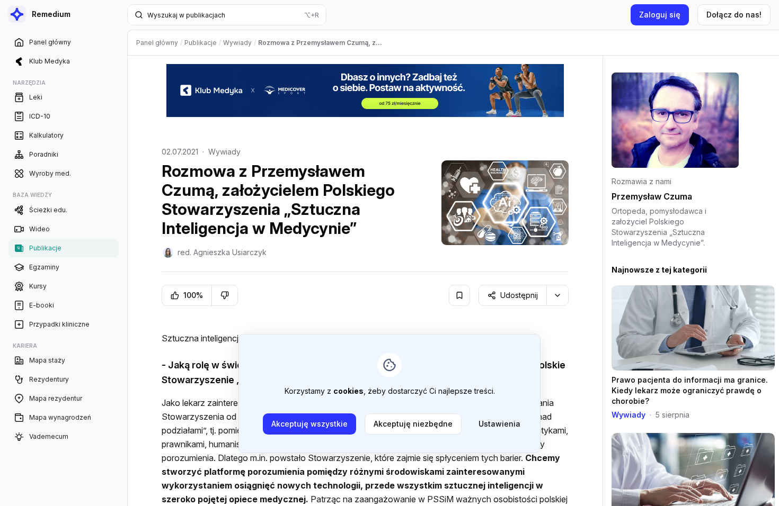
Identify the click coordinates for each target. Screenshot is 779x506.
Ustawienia (499, 423)
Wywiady (224, 151)
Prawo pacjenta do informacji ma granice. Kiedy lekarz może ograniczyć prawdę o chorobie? (690, 390)
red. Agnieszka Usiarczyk (222, 252)
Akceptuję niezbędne (413, 423)
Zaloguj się (659, 14)
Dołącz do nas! (734, 14)
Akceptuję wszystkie (309, 423)
